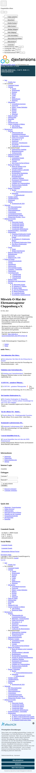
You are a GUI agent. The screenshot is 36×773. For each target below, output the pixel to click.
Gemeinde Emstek (6, 545)
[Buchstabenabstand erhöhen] (24, 53)
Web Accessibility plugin (8, 64)
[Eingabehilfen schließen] (5, 12)
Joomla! (16, 558)
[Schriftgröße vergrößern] (20, 49)
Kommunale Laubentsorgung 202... (12, 423)
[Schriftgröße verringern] (17, 49)
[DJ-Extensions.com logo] (18, 63)
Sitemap (6, 461)
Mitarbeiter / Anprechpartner (12, 507)
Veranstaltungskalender (11, 516)
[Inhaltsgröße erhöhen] (22, 47)
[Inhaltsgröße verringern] (19, 47)
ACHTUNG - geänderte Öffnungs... (12, 382)
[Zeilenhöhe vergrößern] (19, 51)
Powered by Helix (6, 554)
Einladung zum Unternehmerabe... (12, 370)
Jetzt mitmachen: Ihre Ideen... (10, 355)
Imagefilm (7, 519)
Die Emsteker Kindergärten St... (11, 395)
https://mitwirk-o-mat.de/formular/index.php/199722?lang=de (14, 334)
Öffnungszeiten (8, 511)
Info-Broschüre (8, 517)
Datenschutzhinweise (10, 460)
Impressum (7, 456)
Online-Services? (9, 509)
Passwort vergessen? (10, 489)
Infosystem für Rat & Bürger (12, 512)
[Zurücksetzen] (2, 12)
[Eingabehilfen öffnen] (4, 3)
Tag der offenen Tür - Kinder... (10, 411)
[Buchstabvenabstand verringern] (21, 53)
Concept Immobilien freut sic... (10, 435)
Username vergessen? (10, 490)
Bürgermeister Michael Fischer (10, 551)
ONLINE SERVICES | (9, 70)
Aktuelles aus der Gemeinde (12, 514)
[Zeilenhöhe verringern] (16, 51)
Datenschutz (8, 458)
